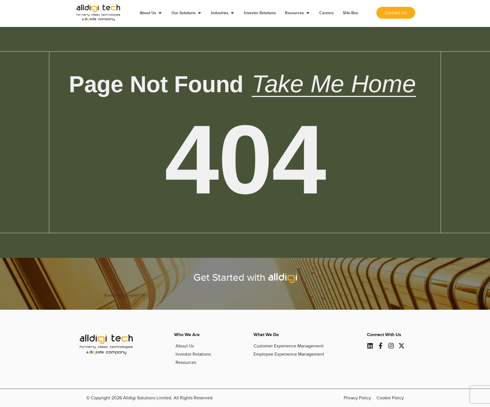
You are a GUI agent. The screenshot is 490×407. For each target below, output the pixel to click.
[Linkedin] (370, 346)
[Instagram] (391, 346)
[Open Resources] (307, 13)
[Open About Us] (160, 13)
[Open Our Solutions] (199, 13)
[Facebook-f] (380, 346)
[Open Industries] (232, 13)
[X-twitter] (401, 346)
